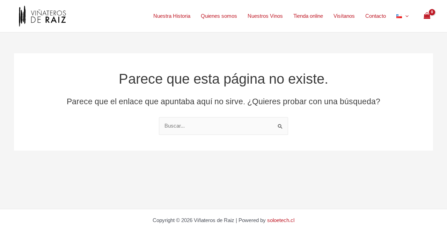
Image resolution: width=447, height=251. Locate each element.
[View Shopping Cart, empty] (427, 16)
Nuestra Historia (171, 16)
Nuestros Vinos (265, 16)
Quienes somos (219, 16)
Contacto (375, 16)
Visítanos (344, 16)
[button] (405, 16)
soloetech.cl (280, 220)
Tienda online (308, 16)
